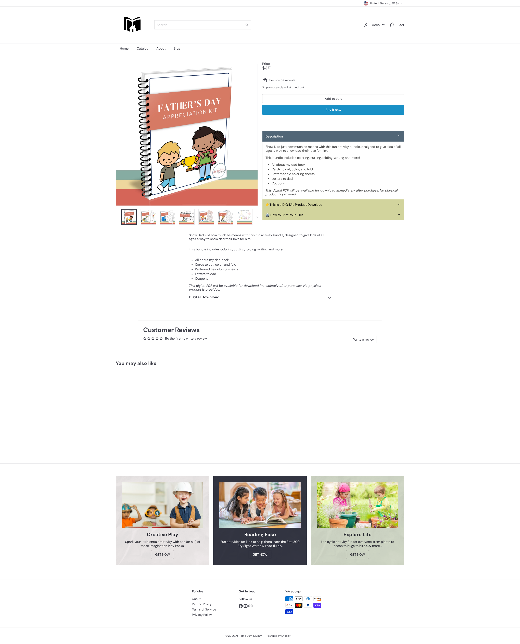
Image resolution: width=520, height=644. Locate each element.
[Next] (255, 217)
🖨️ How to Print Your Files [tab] (284, 215)
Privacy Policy (202, 615)
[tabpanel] (333, 170)
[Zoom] (187, 135)
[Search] (247, 24)
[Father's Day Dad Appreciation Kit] (138, 405)
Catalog (142, 48)
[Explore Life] (357, 505)
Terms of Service (204, 609)
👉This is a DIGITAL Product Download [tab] (293, 204)
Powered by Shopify (278, 636)
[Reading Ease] (260, 505)
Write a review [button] (364, 339)
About (161, 48)
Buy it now (333, 110)
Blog (177, 48)
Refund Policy (201, 604)
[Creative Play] (162, 505)
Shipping (268, 87)
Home (124, 48)
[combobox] (202, 24)
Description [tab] (274, 136)
